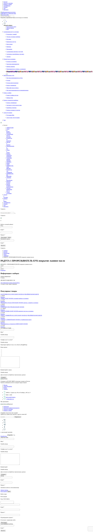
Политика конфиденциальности (11, 408)
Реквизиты (6, 406)
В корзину (3, 270)
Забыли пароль (10, 28)
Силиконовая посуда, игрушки (11, 31)
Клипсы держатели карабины (10, 100)
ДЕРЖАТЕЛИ (9, 127)
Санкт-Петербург (7, 386)
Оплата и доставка (8, 3)
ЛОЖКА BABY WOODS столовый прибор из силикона (14, 298)
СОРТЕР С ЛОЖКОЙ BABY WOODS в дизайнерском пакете (16, 319)
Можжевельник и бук (8, 75)
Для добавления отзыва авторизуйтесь (10, 282)
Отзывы (5, 7)
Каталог (5, 1)
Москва (5, 385)
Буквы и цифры (7, 92)
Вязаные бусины (8, 182)
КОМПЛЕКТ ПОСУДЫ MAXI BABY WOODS (12, 307)
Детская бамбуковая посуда (9, 189)
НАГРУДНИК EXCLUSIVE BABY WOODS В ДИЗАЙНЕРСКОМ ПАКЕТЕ (20, 294)
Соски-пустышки (7, 112)
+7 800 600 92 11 (10, 399)
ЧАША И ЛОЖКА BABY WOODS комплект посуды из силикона (17, 311)
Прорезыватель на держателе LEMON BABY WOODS (14, 323)
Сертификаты (6, 5)
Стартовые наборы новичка (9, 159)
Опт (4, 8)
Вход (7, 29)
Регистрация (4, 491)
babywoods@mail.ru (10, 397)
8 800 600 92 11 (8, 13)
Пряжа (8, 163)
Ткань (7, 164)
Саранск (5, 389)
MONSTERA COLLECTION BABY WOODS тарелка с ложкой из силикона (19, 302)
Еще (4, 120)
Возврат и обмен (7, 4)
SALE (7, 129)
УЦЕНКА (8, 161)
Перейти (3, 297)
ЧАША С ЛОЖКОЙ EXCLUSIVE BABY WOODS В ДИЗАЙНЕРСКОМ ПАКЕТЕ (21, 315)
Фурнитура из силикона (9, 59)
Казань (5, 387)
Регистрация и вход (11, 26)
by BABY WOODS (8, 132)
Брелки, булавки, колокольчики (9, 185)
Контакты (5, 9)
